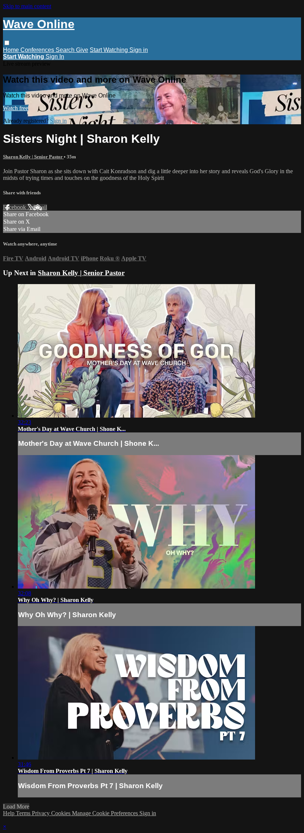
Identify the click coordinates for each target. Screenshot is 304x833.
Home (11, 50)
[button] (6, 42)
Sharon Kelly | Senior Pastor (33, 156)
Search (66, 50)
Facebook (15, 207)
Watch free (15, 108)
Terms (24, 813)
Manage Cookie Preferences (105, 813)
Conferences (38, 50)
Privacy (41, 813)
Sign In (55, 56)
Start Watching (109, 50)
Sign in (138, 50)
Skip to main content (27, 6)
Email (40, 207)
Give (82, 50)
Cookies (61, 813)
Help (9, 813)
